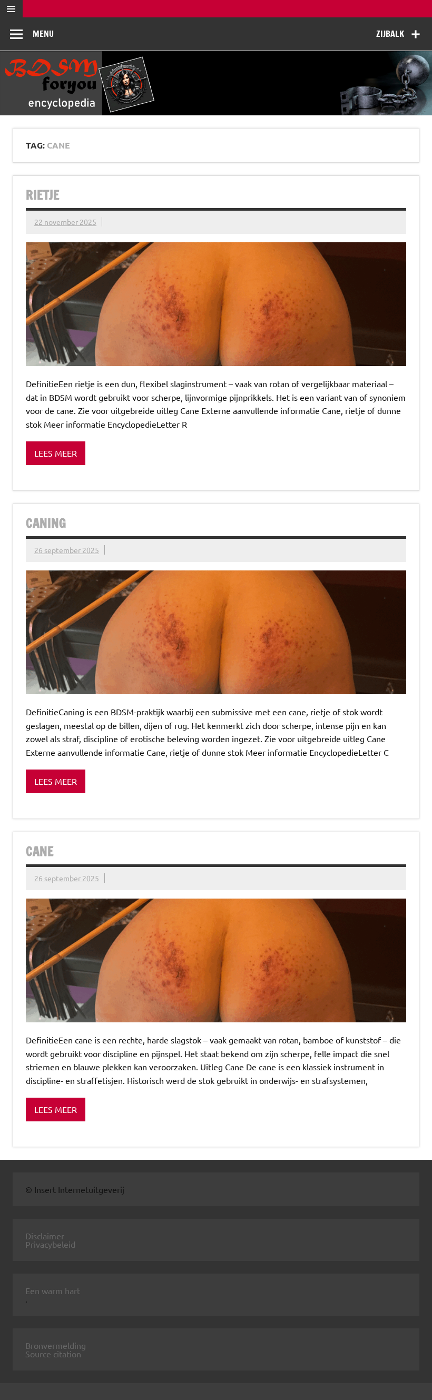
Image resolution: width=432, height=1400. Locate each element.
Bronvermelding (55, 1345)
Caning (46, 523)
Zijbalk (390, 34)
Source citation (53, 1353)
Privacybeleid (50, 1244)
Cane (40, 851)
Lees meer (55, 453)
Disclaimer (44, 1235)
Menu (43, 34)
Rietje (43, 195)
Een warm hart (52, 1290)
